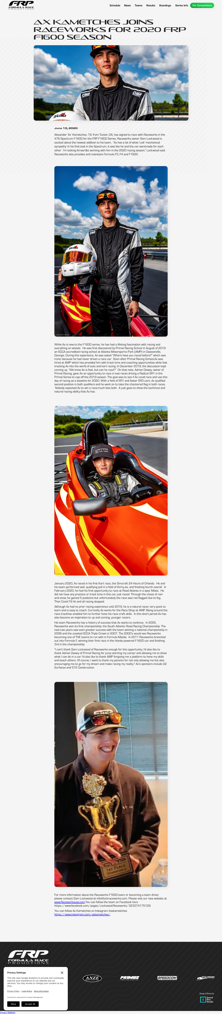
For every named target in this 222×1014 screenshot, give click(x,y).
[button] (138, 5)
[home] (21, 5)
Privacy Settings (7, 1012)
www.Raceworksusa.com (69, 902)
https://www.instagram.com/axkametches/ (82, 914)
